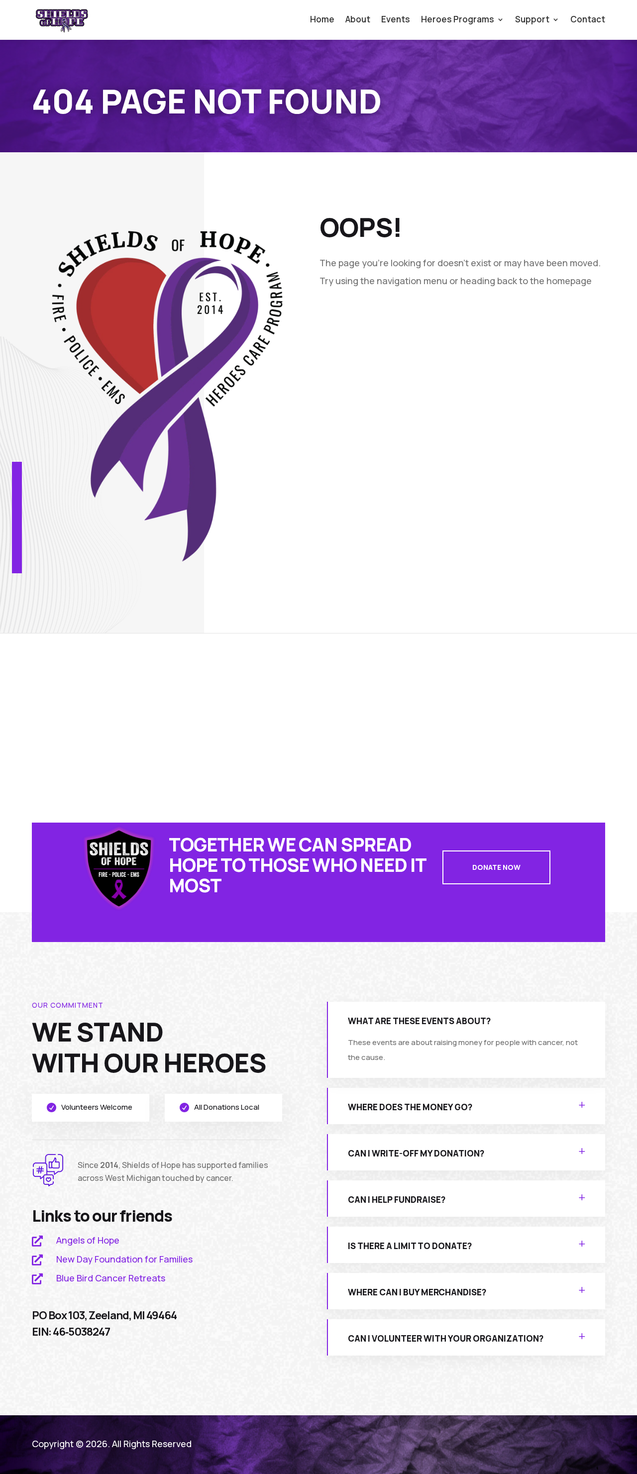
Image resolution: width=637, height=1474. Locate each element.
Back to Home (373, 318)
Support (532, 20)
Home (322, 20)
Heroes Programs (457, 20)
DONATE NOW (496, 867)
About (357, 20)
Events (395, 20)
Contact (587, 20)
